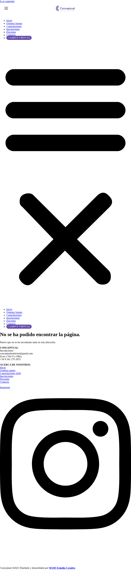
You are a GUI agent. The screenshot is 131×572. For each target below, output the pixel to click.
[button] (65, 173)
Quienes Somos (14, 23)
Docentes (11, 32)
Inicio (9, 20)
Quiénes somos (7, 370)
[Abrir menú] (6, 8)
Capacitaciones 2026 (10, 373)
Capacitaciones (14, 26)
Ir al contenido (7, 1)
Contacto (10, 35)
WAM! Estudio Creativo (62, 568)
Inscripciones (13, 29)
